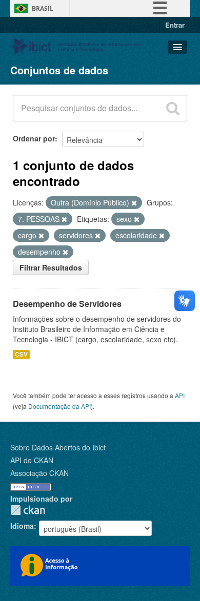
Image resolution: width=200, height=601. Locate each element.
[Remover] (134, 203)
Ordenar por (34, 138)
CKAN (27, 510)
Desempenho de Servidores (67, 303)
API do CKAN (31, 460)
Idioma (22, 526)
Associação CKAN (39, 473)
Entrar (175, 25)
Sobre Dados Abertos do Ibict (58, 447)
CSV (21, 354)
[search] (172, 108)
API (180, 395)
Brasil (42, 8)
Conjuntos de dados (59, 70)
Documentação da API (59, 406)
